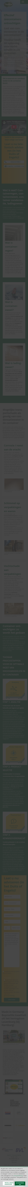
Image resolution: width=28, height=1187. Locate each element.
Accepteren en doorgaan (20, 1183)
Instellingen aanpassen (9, 1183)
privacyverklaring (18, 1175)
